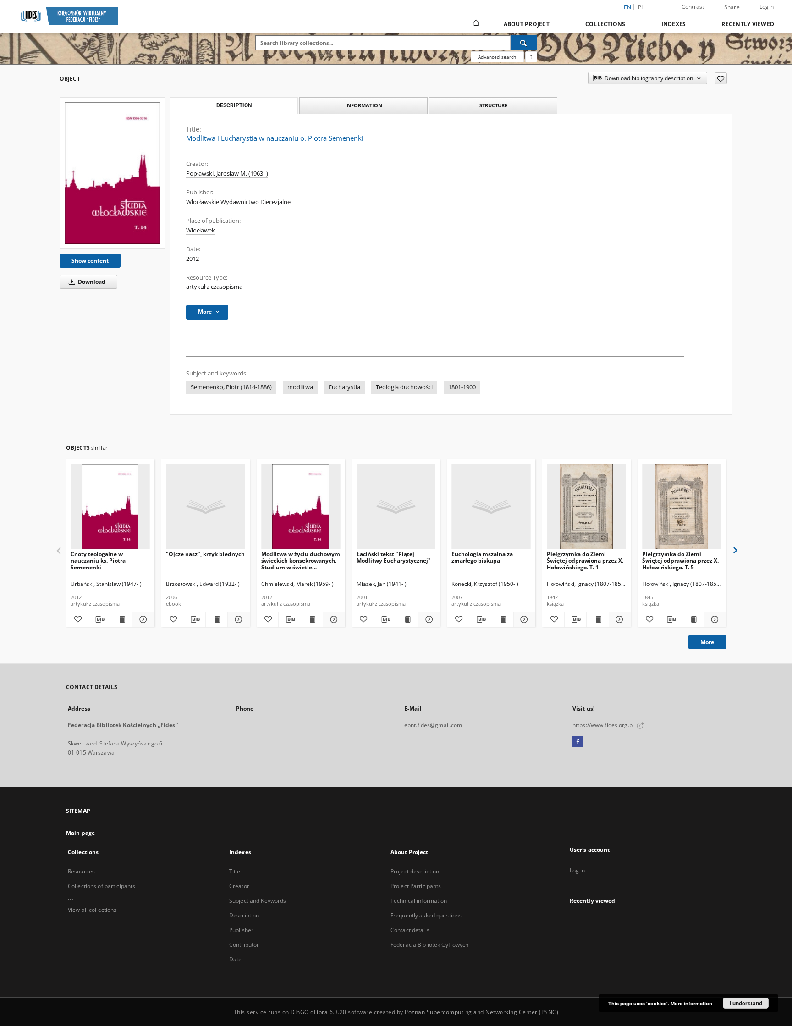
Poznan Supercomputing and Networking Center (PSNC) (481, 1012)
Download (91, 282)
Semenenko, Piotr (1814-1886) (231, 387)
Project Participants (415, 886)
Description (244, 915)
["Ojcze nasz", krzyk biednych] (205, 506)
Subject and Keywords (257, 901)
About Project (527, 24)
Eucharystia (344, 387)
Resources (81, 871)
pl (641, 7)
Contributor (244, 945)
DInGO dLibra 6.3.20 (318, 1012)
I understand (746, 1003)
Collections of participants (101, 886)
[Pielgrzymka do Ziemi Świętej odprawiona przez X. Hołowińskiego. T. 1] (586, 506)
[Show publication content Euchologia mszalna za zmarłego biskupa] (502, 619)
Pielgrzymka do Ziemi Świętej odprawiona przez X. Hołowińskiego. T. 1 (585, 560)
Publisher (241, 930)
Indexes (673, 24)
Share (732, 7)
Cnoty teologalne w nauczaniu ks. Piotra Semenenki (98, 560)
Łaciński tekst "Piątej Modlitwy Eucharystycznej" (394, 557)
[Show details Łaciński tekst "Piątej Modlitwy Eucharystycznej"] (428, 619)
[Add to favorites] (721, 78)
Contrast (693, 7)
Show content (90, 261)
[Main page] (475, 24)
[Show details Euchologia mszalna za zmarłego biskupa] (523, 619)
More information (691, 1003)
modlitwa (300, 387)
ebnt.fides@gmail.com (433, 725)
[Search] (524, 42)
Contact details (409, 930)
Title (235, 871)
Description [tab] (234, 105)
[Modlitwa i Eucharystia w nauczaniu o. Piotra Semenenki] (112, 173)
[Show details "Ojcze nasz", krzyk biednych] (237, 619)
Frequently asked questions (426, 915)
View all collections (92, 910)
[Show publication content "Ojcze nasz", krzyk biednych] (216, 619)
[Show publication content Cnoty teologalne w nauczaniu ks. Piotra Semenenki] (121, 619)
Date (235, 959)
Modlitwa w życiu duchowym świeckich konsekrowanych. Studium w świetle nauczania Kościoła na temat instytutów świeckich (300, 560)
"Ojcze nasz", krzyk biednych (205, 554)
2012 (192, 259)
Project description (414, 871)
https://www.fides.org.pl (603, 725)
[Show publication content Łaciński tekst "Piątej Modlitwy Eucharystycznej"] (407, 619)
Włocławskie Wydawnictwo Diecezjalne (238, 202)
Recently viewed (747, 24)
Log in (577, 870)
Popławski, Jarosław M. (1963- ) (227, 173)
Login (766, 7)
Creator (239, 886)
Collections (605, 24)
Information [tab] (363, 105)
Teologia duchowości (404, 387)
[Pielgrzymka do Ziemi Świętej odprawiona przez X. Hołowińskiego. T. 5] (682, 506)
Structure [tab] (493, 105)
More (707, 642)
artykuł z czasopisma (214, 287)
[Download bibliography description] (99, 619)
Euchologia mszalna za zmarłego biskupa (482, 557)
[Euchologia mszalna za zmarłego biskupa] (491, 506)
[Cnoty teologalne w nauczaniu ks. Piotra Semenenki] (110, 506)
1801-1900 (462, 387)
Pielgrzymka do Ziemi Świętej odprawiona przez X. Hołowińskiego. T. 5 (680, 560)
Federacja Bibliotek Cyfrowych (429, 945)
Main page (80, 833)
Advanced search (497, 57)
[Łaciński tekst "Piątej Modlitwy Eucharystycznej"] (396, 506)
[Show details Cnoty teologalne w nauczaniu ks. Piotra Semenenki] (142, 619)
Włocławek (200, 230)
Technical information (418, 901)
